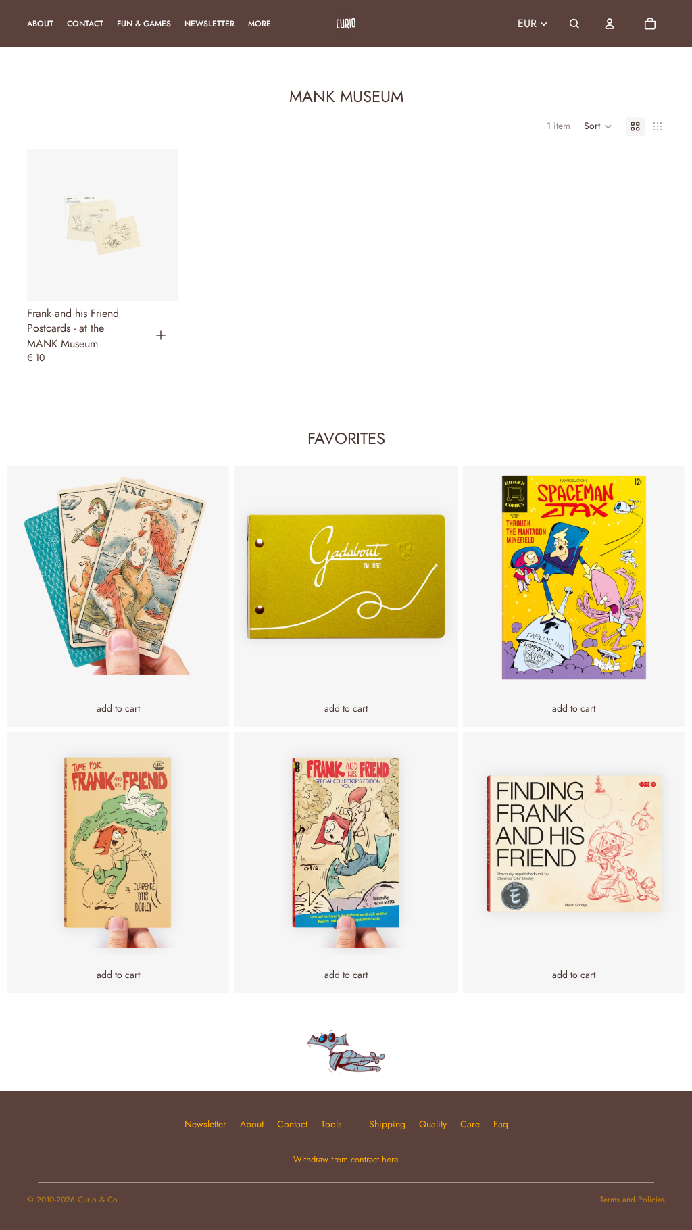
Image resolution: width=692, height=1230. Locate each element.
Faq (500, 1124)
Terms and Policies (632, 1200)
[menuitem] (259, 24)
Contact (292, 1124)
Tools (331, 1124)
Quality (433, 1124)
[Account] (609, 24)
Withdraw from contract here (346, 1160)
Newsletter (205, 1124)
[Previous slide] (76, 225)
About (252, 1124)
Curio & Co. (99, 1200)
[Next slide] (130, 225)
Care (470, 1124)
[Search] (574, 24)
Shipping (387, 1124)
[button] (598, 126)
